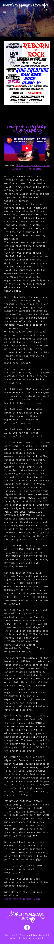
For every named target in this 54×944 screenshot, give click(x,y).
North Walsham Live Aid (25, 5)
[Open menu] (4, 12)
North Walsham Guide (33, 938)
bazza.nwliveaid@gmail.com (22, 898)
